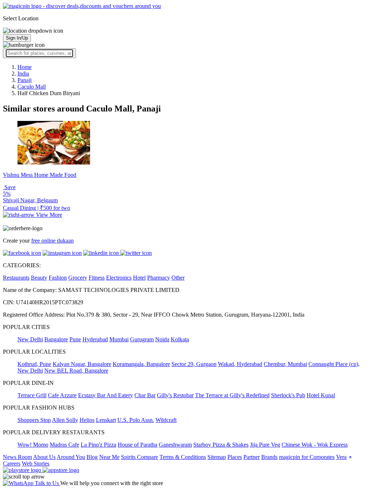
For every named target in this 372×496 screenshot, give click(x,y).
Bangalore (56, 339)
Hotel (139, 278)
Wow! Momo (32, 445)
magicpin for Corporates (307, 457)
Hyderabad (95, 339)
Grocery (77, 278)
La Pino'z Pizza (98, 445)
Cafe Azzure (62, 395)
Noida (162, 339)
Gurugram (142, 339)
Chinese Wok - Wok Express (315, 445)
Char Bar (144, 395)
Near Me (109, 457)
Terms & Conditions (182, 457)
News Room (17, 457)
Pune (75, 339)
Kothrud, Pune (34, 364)
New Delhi (30, 339)
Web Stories (35, 463)
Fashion (58, 278)
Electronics (119, 278)
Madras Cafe (64, 445)
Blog (92, 457)
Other (178, 278)
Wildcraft (166, 420)
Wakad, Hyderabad (240, 364)
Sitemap (216, 457)
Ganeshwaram (175, 445)
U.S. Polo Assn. (135, 420)
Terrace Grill (31, 395)
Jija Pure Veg (265, 445)
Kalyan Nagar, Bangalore (82, 364)
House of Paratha (137, 445)
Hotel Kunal (321, 395)
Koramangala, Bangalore (141, 364)
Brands (269, 457)
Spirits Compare (139, 457)
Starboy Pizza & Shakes (220, 445)
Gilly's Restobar (175, 395)
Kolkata (180, 339)
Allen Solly (65, 420)
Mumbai (119, 339)
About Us (44, 457)
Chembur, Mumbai (285, 364)
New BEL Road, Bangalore (76, 370)
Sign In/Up (17, 38)
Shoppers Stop (34, 420)
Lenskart (106, 420)
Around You (71, 457)
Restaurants (16, 278)
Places (234, 457)
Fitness (97, 278)
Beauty (39, 278)
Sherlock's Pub (288, 395)
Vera (341, 457)
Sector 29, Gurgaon (194, 364)
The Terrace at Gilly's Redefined (232, 395)
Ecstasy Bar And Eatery (105, 395)
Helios (87, 420)
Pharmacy (158, 278)
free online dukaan (52, 240)
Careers (11, 463)
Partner (251, 457)
